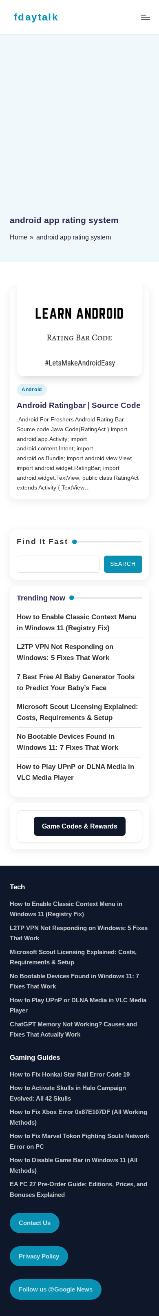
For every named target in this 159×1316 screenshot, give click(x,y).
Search (123, 564)
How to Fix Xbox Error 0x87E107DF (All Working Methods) (78, 1117)
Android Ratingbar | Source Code (79, 405)
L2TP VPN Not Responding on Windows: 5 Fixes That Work (79, 933)
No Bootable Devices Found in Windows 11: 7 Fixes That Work (74, 981)
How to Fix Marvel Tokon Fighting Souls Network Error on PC (79, 1141)
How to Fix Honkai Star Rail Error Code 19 (70, 1074)
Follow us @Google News (56, 1289)
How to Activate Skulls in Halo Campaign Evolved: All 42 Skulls (68, 1093)
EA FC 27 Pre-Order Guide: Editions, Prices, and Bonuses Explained (78, 1189)
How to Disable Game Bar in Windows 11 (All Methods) (73, 1165)
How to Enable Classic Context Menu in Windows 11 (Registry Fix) (66, 909)
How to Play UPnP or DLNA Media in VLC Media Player (78, 1005)
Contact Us (35, 1222)
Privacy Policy (39, 1256)
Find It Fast (42, 541)
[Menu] (145, 17)
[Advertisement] (79, 130)
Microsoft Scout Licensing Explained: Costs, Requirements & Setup (73, 957)
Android (32, 389)
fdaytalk (36, 16)
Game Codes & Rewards (79, 826)
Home (18, 237)
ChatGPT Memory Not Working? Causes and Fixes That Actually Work (73, 1029)
